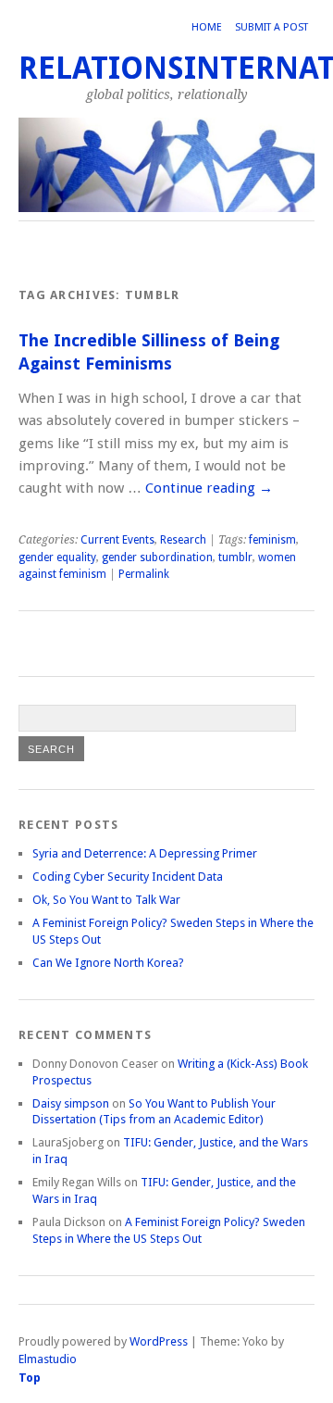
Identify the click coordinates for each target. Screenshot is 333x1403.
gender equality (57, 557)
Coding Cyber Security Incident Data (127, 876)
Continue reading (209, 488)
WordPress (159, 1341)
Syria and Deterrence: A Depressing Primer (144, 853)
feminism (272, 539)
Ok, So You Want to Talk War (106, 900)
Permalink (143, 574)
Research (183, 539)
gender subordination (157, 557)
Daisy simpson (70, 1103)
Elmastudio (47, 1359)
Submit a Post (271, 27)
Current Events (117, 539)
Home (206, 27)
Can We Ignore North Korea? (108, 963)
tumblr (235, 557)
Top (29, 1377)
